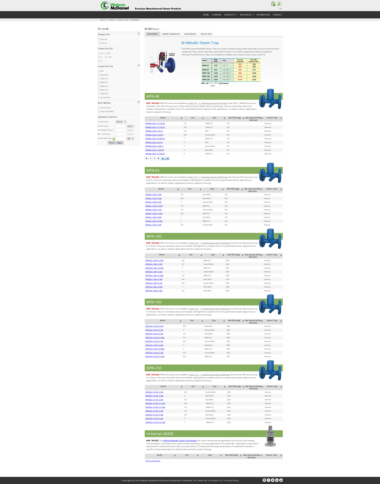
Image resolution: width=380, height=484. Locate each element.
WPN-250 (154, 367)
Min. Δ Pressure (104, 134)
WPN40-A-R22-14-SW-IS (154, 146)
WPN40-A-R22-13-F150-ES (155, 127)
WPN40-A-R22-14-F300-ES (155, 138)
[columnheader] (164, 119)
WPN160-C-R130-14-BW (154, 345)
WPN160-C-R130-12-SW (154, 353)
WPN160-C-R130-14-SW (154, 330)
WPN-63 (152, 170)
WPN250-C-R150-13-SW (154, 392)
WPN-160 (154, 302)
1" (101, 57)
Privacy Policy (231, 480)
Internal (104, 43)
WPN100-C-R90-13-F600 (154, 260)
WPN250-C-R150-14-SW (154, 418)
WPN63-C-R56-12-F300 (154, 206)
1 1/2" (109, 57)
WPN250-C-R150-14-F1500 (155, 422)
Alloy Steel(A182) (107, 111)
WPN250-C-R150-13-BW (154, 415)
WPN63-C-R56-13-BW (153, 198)
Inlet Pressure (103, 126)
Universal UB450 (159, 433)
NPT (102, 71)
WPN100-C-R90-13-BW (153, 279)
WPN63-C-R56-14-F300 (154, 221)
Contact (277, 14)
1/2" (102, 53)
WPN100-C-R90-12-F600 (154, 275)
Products (111, 20)
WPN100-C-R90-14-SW (153, 272)
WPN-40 (152, 96)
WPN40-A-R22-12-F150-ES (155, 123)
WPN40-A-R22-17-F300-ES (155, 154)
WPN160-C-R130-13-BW (154, 326)
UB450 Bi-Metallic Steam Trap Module (180, 440)
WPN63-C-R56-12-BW (153, 194)
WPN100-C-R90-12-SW (153, 264)
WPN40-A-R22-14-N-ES (154, 142)
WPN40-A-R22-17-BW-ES (154, 150)
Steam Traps (123, 20)
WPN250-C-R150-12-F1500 (155, 407)
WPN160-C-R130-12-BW (154, 334)
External (104, 39)
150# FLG (104, 78)
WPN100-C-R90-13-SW (153, 283)
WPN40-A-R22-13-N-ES (154, 131)
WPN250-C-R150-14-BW (154, 396)
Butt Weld (104, 75)
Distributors (263, 14)
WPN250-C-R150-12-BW (154, 400)
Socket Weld (105, 97)
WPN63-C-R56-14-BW (153, 217)
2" (101, 61)
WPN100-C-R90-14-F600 (154, 268)
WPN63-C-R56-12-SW (153, 210)
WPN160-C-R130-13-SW (154, 341)
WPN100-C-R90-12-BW (153, 291)
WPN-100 (154, 236)
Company (216, 14)
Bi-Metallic (135, 20)
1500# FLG (105, 93)
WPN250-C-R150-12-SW (154, 411)
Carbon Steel (106, 108)
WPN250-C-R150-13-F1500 (155, 403)
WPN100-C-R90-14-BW (153, 287)
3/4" (108, 53)
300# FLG (104, 82)
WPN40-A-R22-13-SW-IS (154, 135)
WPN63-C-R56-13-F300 (154, 213)
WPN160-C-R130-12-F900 (154, 337)
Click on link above (152, 461)
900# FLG (104, 90)
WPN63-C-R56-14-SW (153, 202)
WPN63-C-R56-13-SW (153, 225)
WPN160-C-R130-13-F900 (154, 356)
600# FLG (104, 86)
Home (206, 14)
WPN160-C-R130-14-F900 (154, 349)
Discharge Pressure (105, 130)
